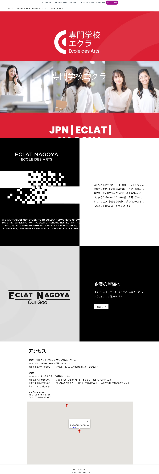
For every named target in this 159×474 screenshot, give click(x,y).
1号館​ (31, 360)
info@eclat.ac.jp (37, 392)
